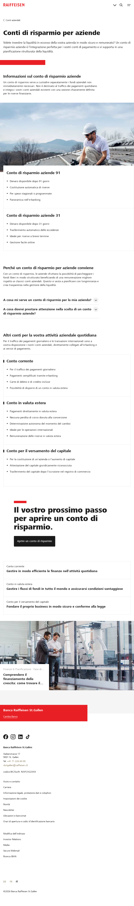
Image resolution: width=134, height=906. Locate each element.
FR (11, 881)
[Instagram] (13, 736)
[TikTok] (27, 736)
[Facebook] (5, 736)
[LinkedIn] (20, 736)
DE (4, 881)
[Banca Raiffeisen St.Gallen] (14, 5)
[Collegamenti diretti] (114, 5)
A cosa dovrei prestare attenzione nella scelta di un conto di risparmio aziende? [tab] (47, 311)
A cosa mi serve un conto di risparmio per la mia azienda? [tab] (47, 300)
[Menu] (129, 5)
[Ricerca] (121, 5)
